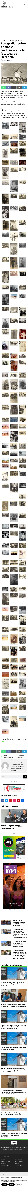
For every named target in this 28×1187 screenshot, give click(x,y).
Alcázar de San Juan (5, 1161)
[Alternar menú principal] (25, 4)
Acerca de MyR (16, 1152)
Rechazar (11, 1184)
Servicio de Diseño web (19, 1149)
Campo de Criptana (5, 1165)
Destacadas (11, 41)
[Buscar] (25, 776)
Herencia (17, 1163)
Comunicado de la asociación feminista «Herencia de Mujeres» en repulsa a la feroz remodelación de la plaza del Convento (20, 954)
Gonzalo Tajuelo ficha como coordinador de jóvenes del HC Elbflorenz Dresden (11, 827)
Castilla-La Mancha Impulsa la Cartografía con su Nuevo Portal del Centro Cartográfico (14, 1135)
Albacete (3, 1159)
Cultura (3, 41)
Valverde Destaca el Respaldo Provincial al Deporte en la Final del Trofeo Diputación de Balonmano (13, 1027)
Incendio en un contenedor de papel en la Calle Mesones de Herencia (19, 923)
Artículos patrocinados (8, 1149)
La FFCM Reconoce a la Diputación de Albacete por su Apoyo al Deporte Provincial (12, 984)
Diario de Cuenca (18, 1159)
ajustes (13, 1181)
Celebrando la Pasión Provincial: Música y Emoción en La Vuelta (14, 1048)
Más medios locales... (19, 1165)
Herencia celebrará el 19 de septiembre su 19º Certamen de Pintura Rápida (14, 1113)
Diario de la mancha (22, 1147)
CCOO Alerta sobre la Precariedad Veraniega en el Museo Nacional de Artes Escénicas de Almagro (13, 1092)
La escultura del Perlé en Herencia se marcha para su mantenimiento (20, 944)
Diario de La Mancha (19, 1161)
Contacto (10, 1152)
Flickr (2, 741)
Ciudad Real (3, 1168)
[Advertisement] (14, 24)
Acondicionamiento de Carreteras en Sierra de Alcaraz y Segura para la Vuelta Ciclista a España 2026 (13, 1070)
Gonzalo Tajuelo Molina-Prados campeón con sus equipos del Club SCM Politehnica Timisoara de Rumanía (20, 933)
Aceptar (4, 1184)
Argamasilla (3, 1163)
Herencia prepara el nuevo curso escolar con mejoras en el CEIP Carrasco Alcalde (13, 1005)
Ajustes (18, 1184)
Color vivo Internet (12, 1174)
